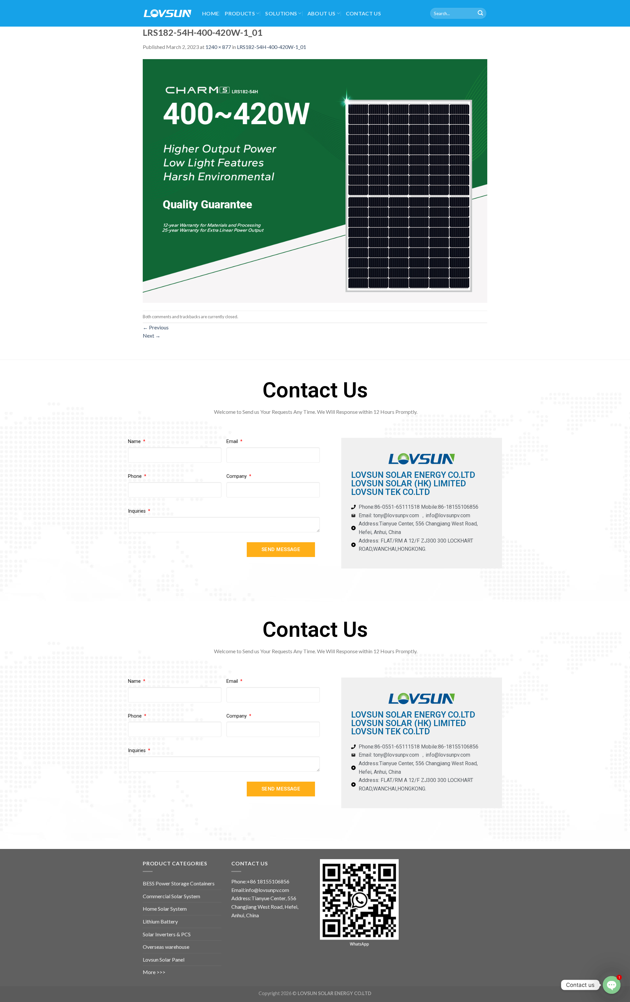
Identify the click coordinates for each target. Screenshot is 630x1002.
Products (240, 13)
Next (151, 335)
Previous (156, 327)
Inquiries (137, 511)
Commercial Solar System (171, 896)
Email (232, 441)
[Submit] (480, 13)
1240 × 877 (218, 47)
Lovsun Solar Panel (163, 959)
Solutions (281, 13)
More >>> (154, 972)
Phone (135, 476)
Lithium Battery (160, 921)
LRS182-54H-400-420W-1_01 (271, 47)
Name (135, 441)
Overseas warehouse (166, 947)
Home (210, 13)
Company (237, 476)
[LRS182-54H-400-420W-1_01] (315, 180)
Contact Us (363, 13)
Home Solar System (165, 908)
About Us (321, 13)
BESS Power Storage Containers (179, 883)
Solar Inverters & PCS (167, 934)
